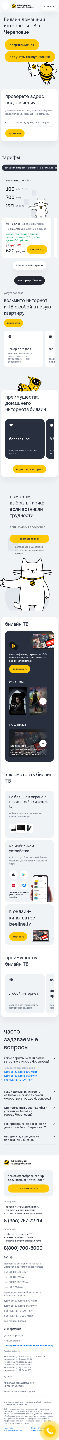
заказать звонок (29, 538)
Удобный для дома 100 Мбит (20, 1071)
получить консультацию (30, 57)
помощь (49, 6)
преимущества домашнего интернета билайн (19, 1384)
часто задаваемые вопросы (19, 1391)
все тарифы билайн (30, 280)
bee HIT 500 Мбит (14, 1287)
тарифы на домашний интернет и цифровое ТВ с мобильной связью (23, 1265)
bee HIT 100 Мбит (14, 1277)
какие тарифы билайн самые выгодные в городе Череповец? (26, 1059)
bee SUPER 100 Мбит (18, 180)
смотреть (18, 936)
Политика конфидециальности (13, 1429)
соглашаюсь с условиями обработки (29, 549)
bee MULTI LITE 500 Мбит (18, 1315)
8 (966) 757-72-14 (23, 1220)
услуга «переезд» (13, 1335)
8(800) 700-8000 (23, 1248)
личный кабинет (13, 1340)
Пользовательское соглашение (39, 1429)
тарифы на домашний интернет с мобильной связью (22, 1294)
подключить (37, 249)
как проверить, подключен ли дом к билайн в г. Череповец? (25, 1125)
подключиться (22, 45)
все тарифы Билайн (15, 1321)
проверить (15, 133)
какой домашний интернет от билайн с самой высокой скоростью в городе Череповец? (27, 1095)
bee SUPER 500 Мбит (16, 1282)
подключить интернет (29, 469)
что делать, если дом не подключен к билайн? (21, 1138)
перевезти (13, 323)
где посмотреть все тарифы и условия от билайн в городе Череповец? (25, 1111)
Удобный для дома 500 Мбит (20, 1075)
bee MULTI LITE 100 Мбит (18, 1079)
